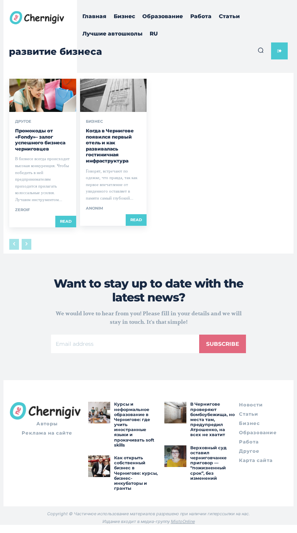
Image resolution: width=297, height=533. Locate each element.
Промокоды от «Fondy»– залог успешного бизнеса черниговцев (40, 140)
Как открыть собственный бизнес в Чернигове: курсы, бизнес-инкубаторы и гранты (136, 473)
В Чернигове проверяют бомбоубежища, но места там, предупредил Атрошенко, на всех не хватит (212, 419)
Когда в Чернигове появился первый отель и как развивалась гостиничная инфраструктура (110, 146)
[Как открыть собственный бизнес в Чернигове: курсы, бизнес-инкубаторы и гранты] (99, 466)
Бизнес (94, 122)
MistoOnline (183, 521)
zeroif (22, 209)
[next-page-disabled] (26, 244)
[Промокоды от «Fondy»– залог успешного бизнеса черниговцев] (42, 95)
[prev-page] (14, 244)
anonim (94, 208)
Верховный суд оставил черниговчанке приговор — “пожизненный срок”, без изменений (208, 463)
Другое (23, 122)
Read (66, 221)
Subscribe (222, 343)
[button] (261, 50)
